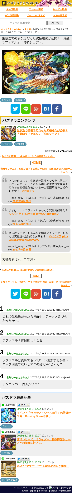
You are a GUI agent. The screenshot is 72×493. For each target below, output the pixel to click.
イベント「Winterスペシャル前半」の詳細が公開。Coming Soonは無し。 (44, 414)
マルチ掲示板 (60, 15)
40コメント (47, 408)
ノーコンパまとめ (36, 15)
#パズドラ (28, 191)
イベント (6, 100)
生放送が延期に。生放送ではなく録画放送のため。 (28, 156)
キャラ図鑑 (12, 9)
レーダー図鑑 (60, 9)
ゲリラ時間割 (12, 15)
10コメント (47, 435)
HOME (36, 162)
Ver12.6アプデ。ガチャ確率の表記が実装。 (43, 466)
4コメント (45, 126)
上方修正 (7, 453)
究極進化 (20, 100)
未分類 (27, 29)
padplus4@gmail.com (60, 491)
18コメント (47, 462)
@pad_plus (36, 491)
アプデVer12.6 (9, 479)
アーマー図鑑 (36, 9)
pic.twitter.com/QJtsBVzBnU (40, 213)
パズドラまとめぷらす (22, 3)
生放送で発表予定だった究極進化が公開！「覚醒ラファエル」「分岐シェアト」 (42, 132)
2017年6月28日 (21, 201)
